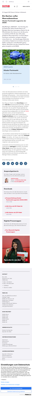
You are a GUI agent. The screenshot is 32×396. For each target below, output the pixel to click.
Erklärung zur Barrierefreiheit (9, 345)
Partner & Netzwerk (7, 357)
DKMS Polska (5, 319)
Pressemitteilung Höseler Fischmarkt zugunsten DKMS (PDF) (16, 199)
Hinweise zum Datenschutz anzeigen (10, 384)
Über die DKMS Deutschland (9, 295)
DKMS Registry (6, 301)
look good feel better (7, 306)
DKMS (27, 111)
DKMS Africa (5, 314)
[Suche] (17, 7)
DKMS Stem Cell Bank (7, 300)
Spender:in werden (16, 249)
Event (3, 360)
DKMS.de (11, 1)
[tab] (13, 86)
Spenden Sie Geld (6, 331)
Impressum (5, 339)
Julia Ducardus (14, 178)
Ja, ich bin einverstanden (16, 388)
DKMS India (5, 317)
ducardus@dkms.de (19, 181)
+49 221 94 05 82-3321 (20, 180)
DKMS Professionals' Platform (9, 303)
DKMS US (4, 322)
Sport (3, 358)
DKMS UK (4, 320)
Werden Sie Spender (7, 330)
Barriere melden (8, 287)
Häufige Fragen (6, 297)
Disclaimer (4, 342)
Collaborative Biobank (7, 304)
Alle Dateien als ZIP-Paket (14, 213)
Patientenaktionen (6, 355)
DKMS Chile (5, 316)
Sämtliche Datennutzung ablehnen (16, 391)
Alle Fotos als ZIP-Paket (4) (14, 207)
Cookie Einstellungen (7, 344)
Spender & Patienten (7, 354)
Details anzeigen (5, 382)
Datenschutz (5, 341)
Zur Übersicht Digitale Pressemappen (13, 231)
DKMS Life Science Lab (8, 298)
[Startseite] (6, 6)
